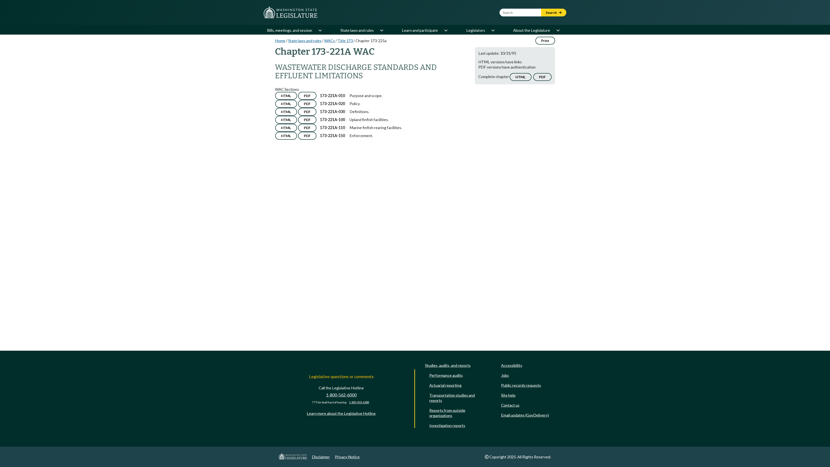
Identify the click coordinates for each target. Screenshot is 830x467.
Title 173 (345, 40)
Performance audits (446, 375)
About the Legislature (531, 30)
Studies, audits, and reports (448, 365)
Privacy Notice (347, 456)
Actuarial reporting (445, 385)
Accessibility (511, 365)
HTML (521, 77)
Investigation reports (447, 425)
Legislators (475, 30)
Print (545, 40)
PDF (542, 77)
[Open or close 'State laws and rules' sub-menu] (381, 30)
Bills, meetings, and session (289, 30)
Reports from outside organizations (447, 413)
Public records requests (521, 385)
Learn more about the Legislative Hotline (341, 413)
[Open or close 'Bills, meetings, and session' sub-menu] (320, 30)
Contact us (510, 405)
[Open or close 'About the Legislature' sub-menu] (558, 30)
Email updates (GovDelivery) (525, 415)
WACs (329, 40)
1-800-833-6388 (359, 402)
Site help (508, 395)
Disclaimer (321, 456)
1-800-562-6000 (341, 394)
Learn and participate (420, 30)
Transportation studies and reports (452, 398)
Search (551, 12)
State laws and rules (357, 30)
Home (280, 40)
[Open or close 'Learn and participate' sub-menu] (446, 30)
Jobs (505, 375)
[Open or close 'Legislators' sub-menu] (493, 30)
